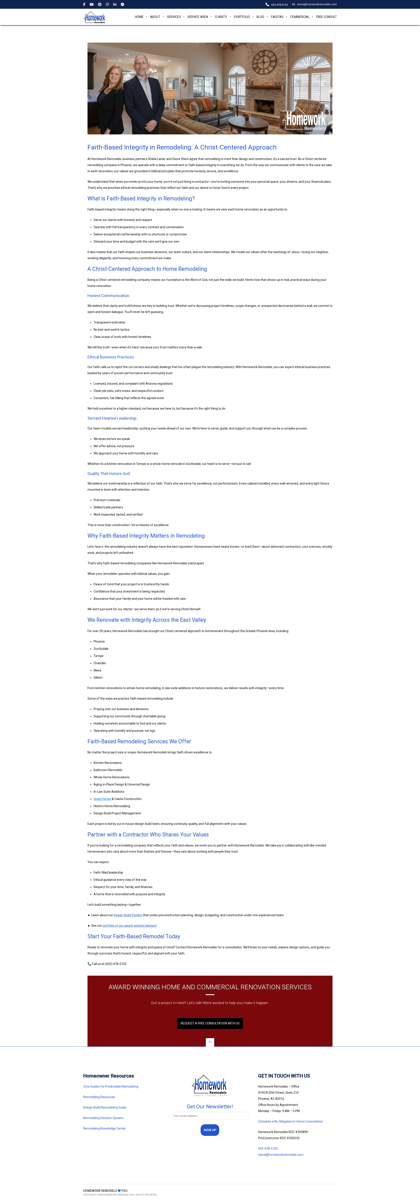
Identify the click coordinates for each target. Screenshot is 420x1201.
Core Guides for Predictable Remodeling (110, 1086)
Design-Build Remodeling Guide (104, 1107)
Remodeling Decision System (103, 1118)
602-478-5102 (268, 1148)
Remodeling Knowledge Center (104, 1128)
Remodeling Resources (99, 1097)
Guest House (102, 799)
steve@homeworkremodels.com (317, 4)
